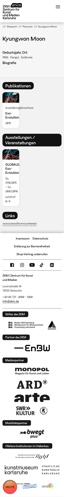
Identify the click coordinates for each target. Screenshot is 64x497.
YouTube (32, 265)
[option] (12, 110)
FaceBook (12, 265)
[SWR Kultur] (25, 410)
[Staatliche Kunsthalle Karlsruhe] (50, 469)
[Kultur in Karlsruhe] (43, 410)
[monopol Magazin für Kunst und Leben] (32, 371)
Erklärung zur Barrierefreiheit (32, 246)
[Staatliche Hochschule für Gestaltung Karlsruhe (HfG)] (32, 456)
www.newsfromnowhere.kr (19, 223)
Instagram (22, 265)
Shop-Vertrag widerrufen (32, 254)
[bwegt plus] (32, 433)
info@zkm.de (10, 301)
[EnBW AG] (32, 348)
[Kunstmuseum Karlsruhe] (21, 469)
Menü (58, 7)
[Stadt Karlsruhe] (52, 325)
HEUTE (10, 487)
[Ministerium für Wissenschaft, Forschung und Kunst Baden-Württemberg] (25, 325)
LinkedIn (51, 265)
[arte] (32, 397)
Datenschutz (40, 238)
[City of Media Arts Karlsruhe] (48, 485)
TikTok (42, 265)
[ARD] (32, 384)
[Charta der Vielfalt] (23, 485)
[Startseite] (14, 11)
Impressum (23, 238)
